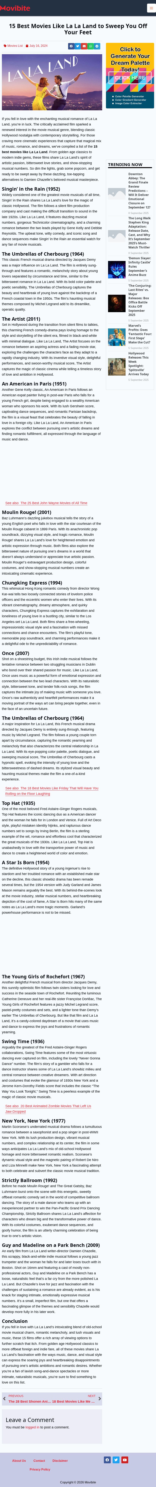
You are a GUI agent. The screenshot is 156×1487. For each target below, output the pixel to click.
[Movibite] (15, 8)
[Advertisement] (52, 472)
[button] (71, 46)
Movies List (15, 45)
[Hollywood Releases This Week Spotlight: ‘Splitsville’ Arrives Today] (117, 366)
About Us (19, 1460)
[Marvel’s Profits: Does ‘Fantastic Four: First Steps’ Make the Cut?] (117, 337)
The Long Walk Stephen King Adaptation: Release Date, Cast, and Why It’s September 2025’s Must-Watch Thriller (139, 232)
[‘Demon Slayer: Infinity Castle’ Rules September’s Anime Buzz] (117, 269)
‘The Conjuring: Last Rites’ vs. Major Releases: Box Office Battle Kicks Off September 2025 (139, 300)
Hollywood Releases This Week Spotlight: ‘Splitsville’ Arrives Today (138, 363)
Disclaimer (60, 1460)
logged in (32, 1427)
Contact (39, 1460)
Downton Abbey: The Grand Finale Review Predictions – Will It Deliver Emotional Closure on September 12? (139, 190)
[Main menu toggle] (151, 8)
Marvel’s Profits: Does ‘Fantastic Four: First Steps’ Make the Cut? (140, 334)
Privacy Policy (40, 1469)
